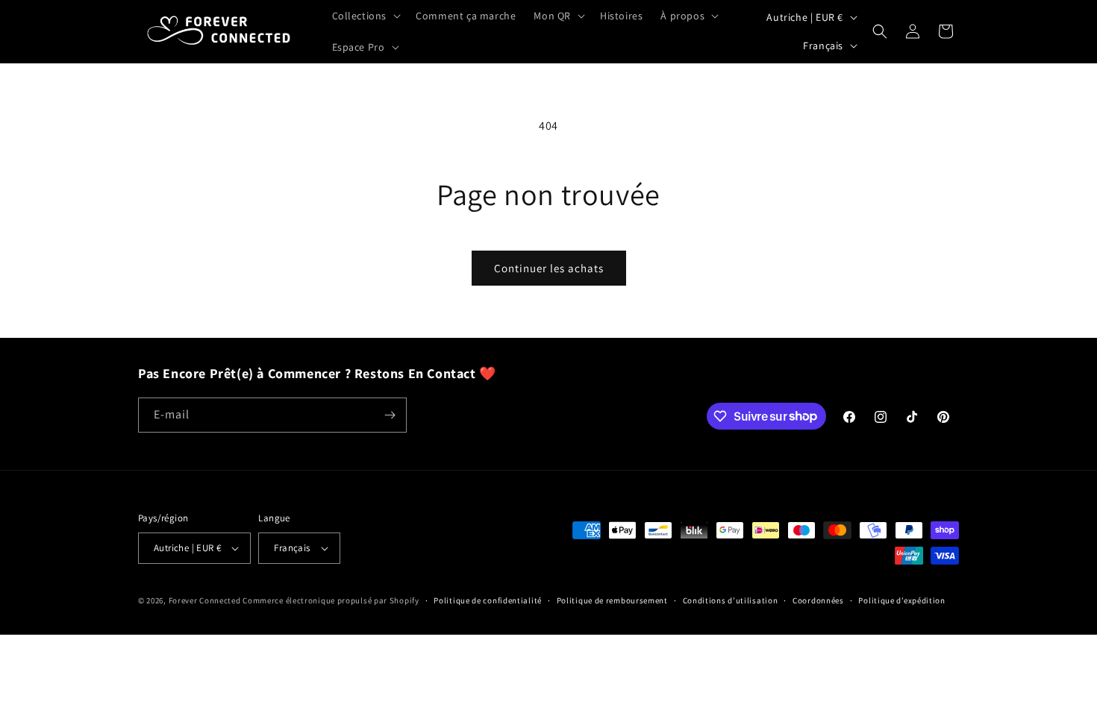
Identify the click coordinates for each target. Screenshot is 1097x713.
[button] (365, 15)
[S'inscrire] (389, 415)
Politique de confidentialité (488, 600)
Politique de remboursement (612, 600)
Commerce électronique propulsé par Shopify (331, 600)
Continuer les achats (549, 268)
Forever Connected (205, 600)
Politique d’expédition (901, 600)
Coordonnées (818, 600)
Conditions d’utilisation (730, 600)
